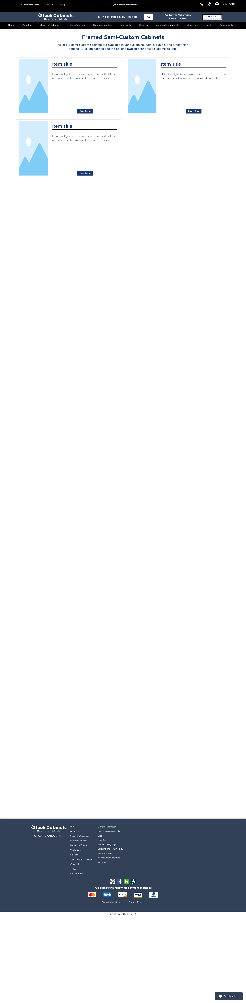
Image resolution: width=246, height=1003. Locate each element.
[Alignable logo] (112, 881)
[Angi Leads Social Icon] (133, 881)
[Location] (209, 4)
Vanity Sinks (75, 850)
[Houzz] (126, 881)
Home (73, 826)
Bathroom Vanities (79, 845)
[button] (232, 4)
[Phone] (202, 4)
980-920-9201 (177, 18)
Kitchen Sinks (76, 873)
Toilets (73, 868)
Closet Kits (75, 864)
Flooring (74, 854)
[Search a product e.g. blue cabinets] (148, 17)
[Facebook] (119, 881)
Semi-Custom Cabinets (81, 859)
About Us (74, 831)
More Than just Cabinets (48, 831)
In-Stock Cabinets (78, 840)
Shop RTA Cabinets (79, 835)
